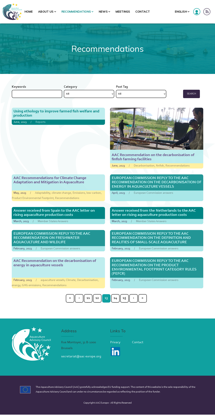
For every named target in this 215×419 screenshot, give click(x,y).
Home (29, 11)
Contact (142, 11)
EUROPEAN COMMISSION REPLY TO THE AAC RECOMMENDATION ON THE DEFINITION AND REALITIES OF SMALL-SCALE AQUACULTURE (151, 238)
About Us (45, 11)
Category (70, 87)
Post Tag (122, 87)
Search (191, 94)
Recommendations (76, 11)
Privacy (115, 342)
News (103, 11)
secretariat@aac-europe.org (81, 356)
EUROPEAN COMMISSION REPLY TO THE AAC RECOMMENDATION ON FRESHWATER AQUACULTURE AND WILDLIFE (51, 238)
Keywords (19, 87)
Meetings (123, 11)
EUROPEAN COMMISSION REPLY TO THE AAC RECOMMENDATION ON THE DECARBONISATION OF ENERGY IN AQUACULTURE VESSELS (156, 182)
